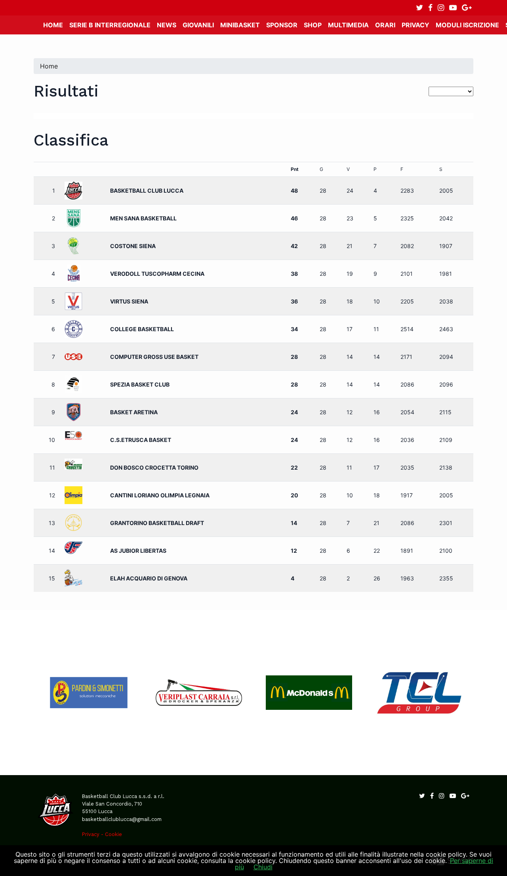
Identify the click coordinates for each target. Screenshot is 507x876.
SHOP (313, 25)
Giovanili (198, 25)
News (166, 25)
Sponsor (281, 25)
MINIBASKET (240, 25)
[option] (89, 692)
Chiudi (263, 867)
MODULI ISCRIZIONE (467, 25)
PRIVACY (415, 25)
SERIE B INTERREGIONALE (110, 25)
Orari (385, 25)
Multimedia (348, 25)
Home (53, 25)
